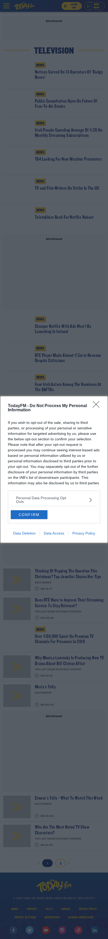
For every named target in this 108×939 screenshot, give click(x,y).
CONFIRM (29, 515)
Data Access (54, 533)
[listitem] (54, 499)
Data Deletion (24, 533)
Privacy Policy (83, 533)
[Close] (98, 406)
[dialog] (54, 469)
